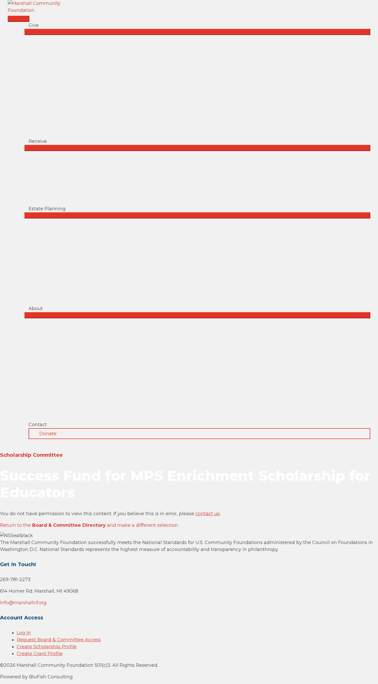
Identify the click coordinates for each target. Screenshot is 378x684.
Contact (38, 424)
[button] (199, 433)
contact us (207, 513)
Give (34, 25)
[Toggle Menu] (197, 32)
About (36, 308)
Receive (38, 141)
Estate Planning (47, 209)
